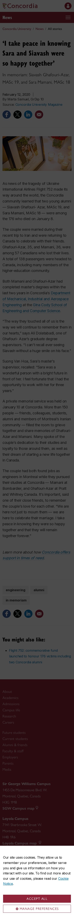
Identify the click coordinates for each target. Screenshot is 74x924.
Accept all (37, 899)
